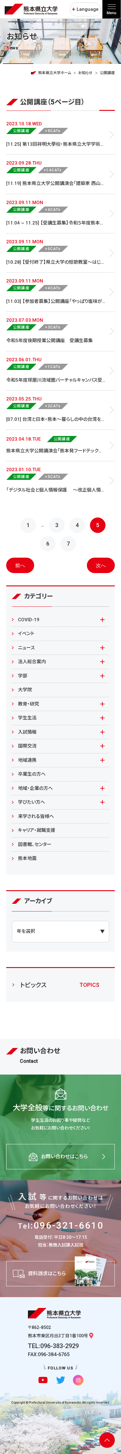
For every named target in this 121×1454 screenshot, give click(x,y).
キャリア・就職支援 (36, 830)
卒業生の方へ (32, 774)
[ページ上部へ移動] (107, 1440)
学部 (22, 676)
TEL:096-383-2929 (53, 1346)
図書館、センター (35, 844)
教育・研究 (28, 704)
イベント (26, 633)
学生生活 (27, 718)
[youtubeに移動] (43, 1380)
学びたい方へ (31, 802)
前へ (20, 565)
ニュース (26, 648)
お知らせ (85, 73)
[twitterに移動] (61, 1380)
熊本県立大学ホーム (54, 73)
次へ (101, 565)
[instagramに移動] (78, 1380)
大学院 (25, 690)
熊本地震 (27, 858)
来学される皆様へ (36, 816)
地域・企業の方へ (35, 788)
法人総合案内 (32, 661)
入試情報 (27, 732)
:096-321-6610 (61, 1225)
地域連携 (27, 760)
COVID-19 (28, 619)
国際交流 (27, 746)
